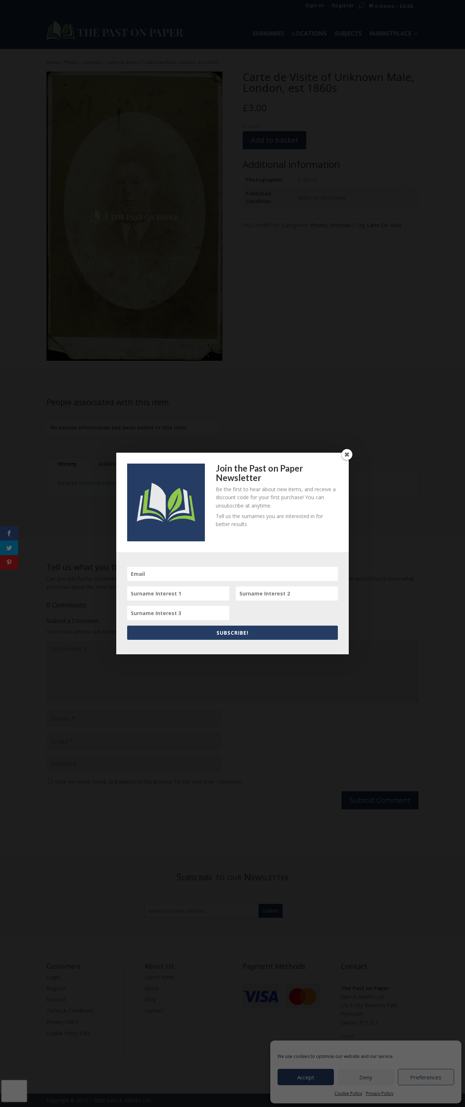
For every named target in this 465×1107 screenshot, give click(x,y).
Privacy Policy (379, 1093)
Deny (365, 1077)
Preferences (425, 1077)
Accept (305, 1077)
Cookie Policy (348, 1093)
